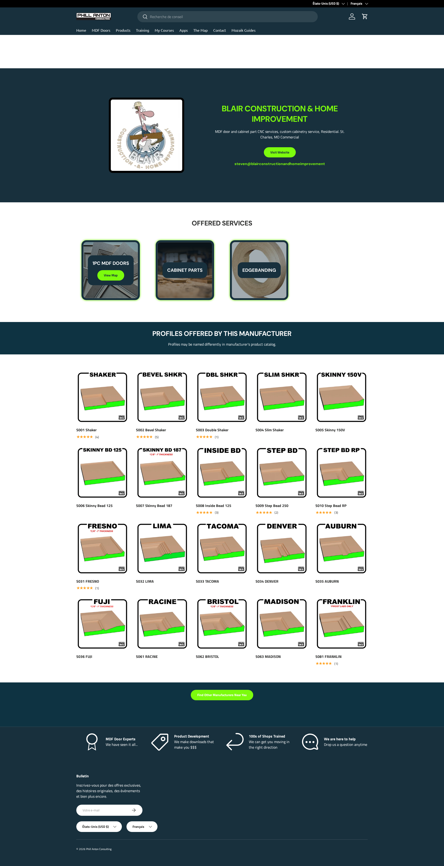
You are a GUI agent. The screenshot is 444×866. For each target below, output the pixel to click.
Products (123, 30)
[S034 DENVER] (282, 548)
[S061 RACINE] (162, 624)
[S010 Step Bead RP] (341, 473)
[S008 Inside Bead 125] (222, 473)
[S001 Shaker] (102, 397)
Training (142, 30)
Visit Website (279, 152)
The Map (200, 30)
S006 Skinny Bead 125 (94, 505)
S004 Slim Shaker (270, 430)
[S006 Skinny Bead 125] (102, 473)
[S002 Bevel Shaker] (162, 397)
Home (81, 30)
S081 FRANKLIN (328, 656)
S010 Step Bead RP (330, 505)
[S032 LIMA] (162, 548)
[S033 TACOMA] (222, 548)
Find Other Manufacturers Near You (222, 694)
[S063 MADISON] (282, 624)
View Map (111, 275)
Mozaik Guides (243, 30)
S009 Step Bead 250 (272, 505)
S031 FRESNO (87, 581)
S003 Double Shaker (212, 430)
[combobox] (227, 16)
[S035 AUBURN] (341, 548)
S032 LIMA (145, 581)
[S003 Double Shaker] (222, 397)
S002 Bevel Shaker (151, 430)
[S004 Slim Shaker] (282, 397)
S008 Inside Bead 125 (213, 505)
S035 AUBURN (327, 581)
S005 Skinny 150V (330, 430)
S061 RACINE (147, 656)
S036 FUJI (84, 656)
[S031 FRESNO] (102, 548)
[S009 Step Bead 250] (282, 473)
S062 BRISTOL (207, 656)
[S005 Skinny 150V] (341, 397)
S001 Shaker (86, 430)
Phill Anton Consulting (98, 849)
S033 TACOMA (207, 581)
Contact (219, 30)
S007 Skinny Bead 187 (154, 505)
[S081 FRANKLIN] (341, 624)
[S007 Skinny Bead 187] (162, 473)
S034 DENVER (267, 581)
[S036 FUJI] (102, 624)
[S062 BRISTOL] (222, 624)
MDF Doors (101, 30)
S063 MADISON (268, 656)
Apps (183, 30)
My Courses (164, 30)
